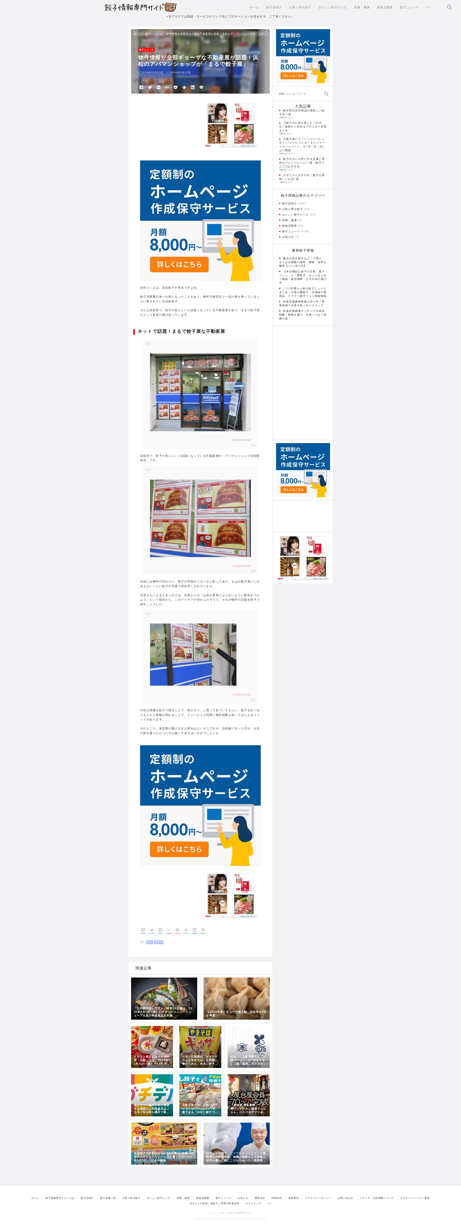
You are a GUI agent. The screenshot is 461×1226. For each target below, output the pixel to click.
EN (269, 1203)
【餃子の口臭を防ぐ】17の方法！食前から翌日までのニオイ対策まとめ (303, 126)
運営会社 (260, 1197)
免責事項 (293, 1197)
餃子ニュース (154, 33)
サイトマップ (253, 1203)
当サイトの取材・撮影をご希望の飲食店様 (214, 1203)
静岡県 (159, 942)
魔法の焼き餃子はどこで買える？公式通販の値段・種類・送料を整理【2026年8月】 (303, 262)
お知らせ (288, 237)
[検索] (326, 94)
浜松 (149, 942)
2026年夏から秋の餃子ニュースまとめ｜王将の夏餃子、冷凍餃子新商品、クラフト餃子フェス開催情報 (303, 292)
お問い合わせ (345, 1197)
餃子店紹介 (289, 203)
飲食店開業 (289, 225)
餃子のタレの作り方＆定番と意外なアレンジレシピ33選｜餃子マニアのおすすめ (302, 162)
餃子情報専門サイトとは (60, 1197)
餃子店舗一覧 (108, 1197)
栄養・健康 (289, 220)
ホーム (138, 33)
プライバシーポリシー (318, 1197)
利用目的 (276, 1197)
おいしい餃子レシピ (295, 214)
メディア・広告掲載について (377, 1197)
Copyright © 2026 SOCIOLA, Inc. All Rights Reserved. (230, 1218)
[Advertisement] (170, 128)
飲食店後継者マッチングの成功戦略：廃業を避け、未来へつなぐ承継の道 (303, 314)
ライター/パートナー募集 (415, 1197)
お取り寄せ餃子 (292, 209)
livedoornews (241, 439)
